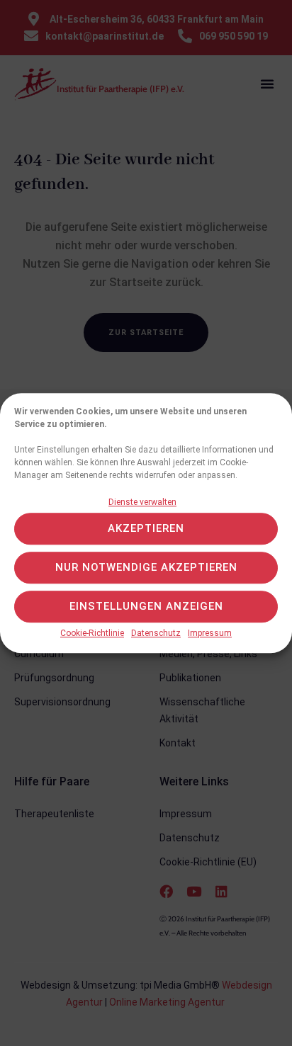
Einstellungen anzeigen (146, 607)
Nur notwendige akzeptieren (146, 568)
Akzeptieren (146, 529)
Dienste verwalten (142, 502)
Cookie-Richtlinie (92, 633)
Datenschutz (156, 633)
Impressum (210, 633)
